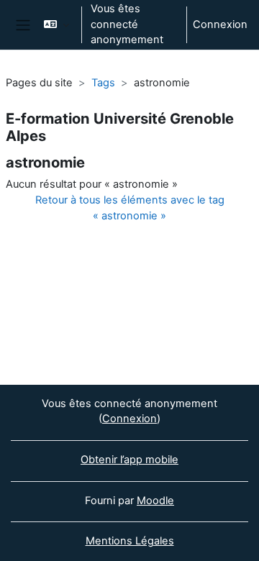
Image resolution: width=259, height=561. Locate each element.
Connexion (220, 24)
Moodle (155, 500)
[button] (56, 25)
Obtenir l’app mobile (129, 459)
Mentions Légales (130, 540)
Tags (103, 82)
